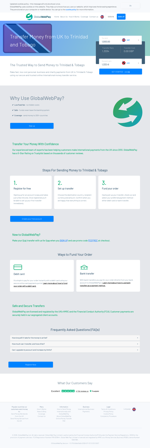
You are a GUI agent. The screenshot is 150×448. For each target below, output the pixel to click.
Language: (127, 409)
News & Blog (41, 411)
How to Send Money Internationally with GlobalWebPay (64, 411)
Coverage (84, 16)
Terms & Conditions (108, 409)
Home (56, 16)
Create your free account (32, 219)
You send (105, 38)
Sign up (32, 126)
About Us (64, 16)
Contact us (93, 16)
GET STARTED (117, 72)
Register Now (30, 364)
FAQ (64, 421)
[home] (32, 16)
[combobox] (102, 16)
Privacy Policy (108, 411)
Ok (130, 5)
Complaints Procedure (108, 416)
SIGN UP (121, 16)
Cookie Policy (108, 414)
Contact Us (42, 416)
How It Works (74, 16)
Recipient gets (106, 61)
